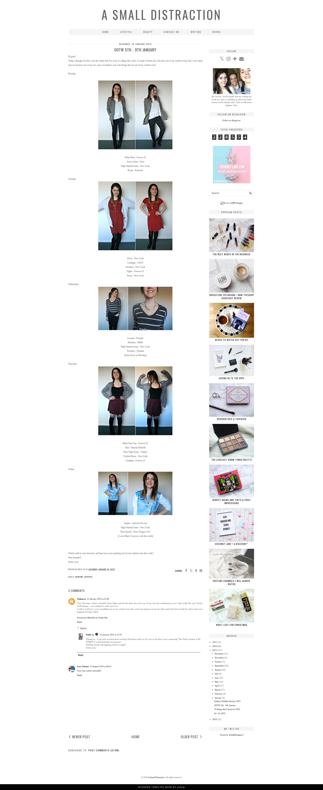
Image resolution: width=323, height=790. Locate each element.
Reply (79, 622)
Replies (83, 628)
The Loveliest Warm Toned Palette (231, 459)
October (218, 662)
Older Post (189, 736)
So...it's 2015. (220, 713)
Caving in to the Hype (231, 378)
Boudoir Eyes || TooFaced (231, 419)
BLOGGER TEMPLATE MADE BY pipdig (161, 787)
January (218, 698)
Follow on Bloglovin (232, 120)
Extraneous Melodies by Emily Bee (92, 617)
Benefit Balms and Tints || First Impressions (232, 501)
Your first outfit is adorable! (89, 671)
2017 (214, 642)
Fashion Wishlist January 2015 (227, 701)
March (217, 690)
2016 (214, 646)
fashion (79, 576)
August (218, 670)
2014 (214, 719)
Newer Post (81, 736)
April (217, 686)
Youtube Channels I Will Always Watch (231, 582)
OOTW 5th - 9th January (225, 705)
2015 (214, 650)
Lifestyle (126, 31)
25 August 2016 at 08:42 (100, 666)
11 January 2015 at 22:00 (98, 599)
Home (105, 31)
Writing (196, 31)
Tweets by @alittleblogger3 (231, 735)
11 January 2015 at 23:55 (111, 634)
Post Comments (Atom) (103, 750)
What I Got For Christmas (231, 624)
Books (217, 31)
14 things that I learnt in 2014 (227, 709)
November (219, 657)
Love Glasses (83, 666)
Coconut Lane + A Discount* (231, 543)
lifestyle (88, 576)
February (219, 694)
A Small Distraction (161, 14)
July (216, 674)
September (219, 666)
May (217, 682)
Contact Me (171, 31)
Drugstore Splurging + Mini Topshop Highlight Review (231, 296)
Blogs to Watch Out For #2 (231, 339)
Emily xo (90, 634)
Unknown (81, 599)
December (219, 654)
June (217, 678)
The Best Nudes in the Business (231, 254)
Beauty (148, 31)
